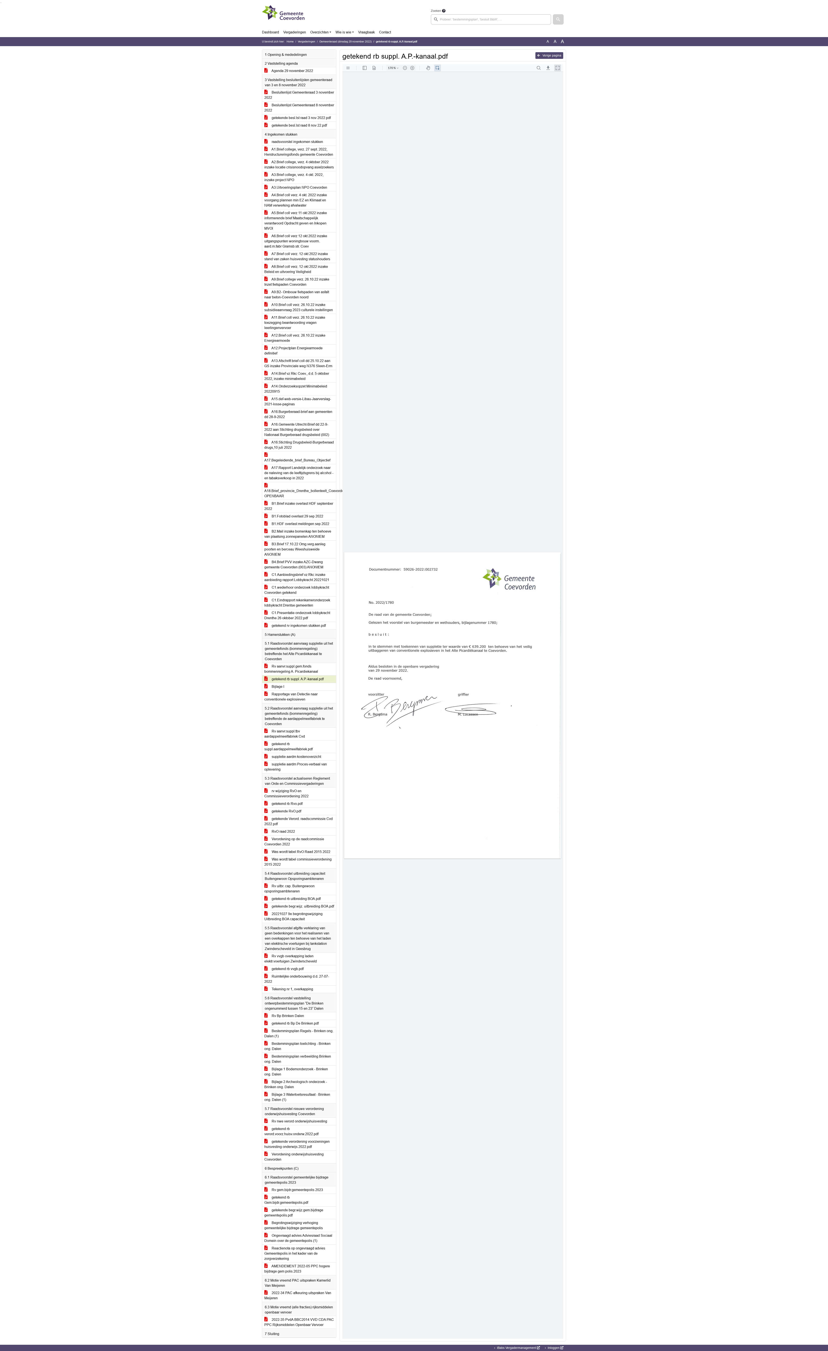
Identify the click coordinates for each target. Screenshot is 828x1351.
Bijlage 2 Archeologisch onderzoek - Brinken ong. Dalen (295, 1084)
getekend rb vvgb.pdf (287, 969)
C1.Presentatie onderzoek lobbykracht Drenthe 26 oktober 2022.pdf (297, 615)
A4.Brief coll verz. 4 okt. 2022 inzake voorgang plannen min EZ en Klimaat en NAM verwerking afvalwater (295, 200)
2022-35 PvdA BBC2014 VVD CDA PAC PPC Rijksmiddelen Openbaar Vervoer (299, 1322)
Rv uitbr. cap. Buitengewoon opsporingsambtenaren (289, 888)
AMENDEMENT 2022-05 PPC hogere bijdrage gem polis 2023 (297, 1268)
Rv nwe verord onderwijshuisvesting (299, 1121)
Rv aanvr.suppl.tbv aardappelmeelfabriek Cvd (284, 733)
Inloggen (553, 1347)
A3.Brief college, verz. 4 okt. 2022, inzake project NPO (293, 177)
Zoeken (436, 11)
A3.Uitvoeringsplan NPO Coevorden (299, 187)
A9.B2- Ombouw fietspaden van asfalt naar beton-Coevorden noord (296, 294)
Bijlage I (277, 686)
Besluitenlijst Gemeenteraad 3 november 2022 (299, 95)
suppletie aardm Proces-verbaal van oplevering (295, 766)
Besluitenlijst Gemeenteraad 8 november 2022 (299, 107)
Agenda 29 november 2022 (292, 71)
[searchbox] (491, 19)
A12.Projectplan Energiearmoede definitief (293, 350)
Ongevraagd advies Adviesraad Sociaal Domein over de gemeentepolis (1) (298, 1238)
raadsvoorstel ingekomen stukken (297, 142)
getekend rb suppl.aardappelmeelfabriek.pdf (288, 746)
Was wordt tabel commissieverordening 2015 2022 (298, 861)
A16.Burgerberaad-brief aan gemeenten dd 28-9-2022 (298, 414)
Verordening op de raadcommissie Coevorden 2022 (294, 841)
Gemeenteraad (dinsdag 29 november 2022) (345, 41)
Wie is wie (343, 32)
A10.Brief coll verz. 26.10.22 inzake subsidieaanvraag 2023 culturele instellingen (298, 307)
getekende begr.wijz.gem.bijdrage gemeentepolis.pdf (293, 1212)
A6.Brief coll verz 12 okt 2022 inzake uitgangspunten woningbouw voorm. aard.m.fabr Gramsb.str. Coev (295, 241)
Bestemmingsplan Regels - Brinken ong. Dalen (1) (298, 1033)
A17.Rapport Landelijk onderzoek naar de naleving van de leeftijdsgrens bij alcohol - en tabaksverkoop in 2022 (298, 473)
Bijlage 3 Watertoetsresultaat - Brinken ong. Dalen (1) (297, 1097)
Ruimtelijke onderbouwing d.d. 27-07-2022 (296, 979)
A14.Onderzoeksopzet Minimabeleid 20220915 (295, 388)
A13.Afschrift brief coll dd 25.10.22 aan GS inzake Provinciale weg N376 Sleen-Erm (298, 363)
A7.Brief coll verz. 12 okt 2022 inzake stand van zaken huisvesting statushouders (297, 256)
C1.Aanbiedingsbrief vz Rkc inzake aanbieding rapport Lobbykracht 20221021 (296, 577)
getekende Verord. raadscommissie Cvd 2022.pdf (298, 821)
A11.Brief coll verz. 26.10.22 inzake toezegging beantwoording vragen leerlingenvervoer (294, 323)
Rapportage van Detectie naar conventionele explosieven (291, 696)
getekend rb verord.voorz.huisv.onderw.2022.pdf (291, 1131)
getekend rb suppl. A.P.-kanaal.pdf (297, 679)
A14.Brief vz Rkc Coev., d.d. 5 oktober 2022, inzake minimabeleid (296, 376)
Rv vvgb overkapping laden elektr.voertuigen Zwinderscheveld (290, 958)
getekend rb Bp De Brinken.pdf (295, 1023)
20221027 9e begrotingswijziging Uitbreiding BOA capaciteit (293, 916)
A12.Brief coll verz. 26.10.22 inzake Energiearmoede (294, 338)
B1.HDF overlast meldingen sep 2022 (300, 524)
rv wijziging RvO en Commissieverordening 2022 (286, 793)
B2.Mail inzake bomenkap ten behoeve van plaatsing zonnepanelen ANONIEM (297, 534)
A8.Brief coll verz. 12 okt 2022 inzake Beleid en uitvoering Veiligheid (296, 269)
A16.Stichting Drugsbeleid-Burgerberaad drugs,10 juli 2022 (299, 444)
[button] (558, 19)
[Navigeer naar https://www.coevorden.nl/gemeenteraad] (283, 16)
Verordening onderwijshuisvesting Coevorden (294, 1156)
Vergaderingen (294, 32)
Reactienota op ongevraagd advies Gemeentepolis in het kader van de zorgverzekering (294, 1253)
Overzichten (319, 32)
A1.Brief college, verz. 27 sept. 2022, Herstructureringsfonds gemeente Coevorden (298, 151)
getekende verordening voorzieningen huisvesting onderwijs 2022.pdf (297, 1144)
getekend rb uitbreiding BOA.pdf (296, 899)
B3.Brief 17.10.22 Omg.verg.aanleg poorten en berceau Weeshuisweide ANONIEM (294, 549)
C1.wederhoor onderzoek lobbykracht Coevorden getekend (296, 590)
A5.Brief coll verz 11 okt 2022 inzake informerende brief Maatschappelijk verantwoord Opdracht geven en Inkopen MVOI (295, 220)
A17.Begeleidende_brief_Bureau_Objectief (297, 460)
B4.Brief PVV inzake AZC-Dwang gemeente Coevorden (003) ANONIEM (293, 564)
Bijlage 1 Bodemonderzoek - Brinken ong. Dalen (296, 1071)
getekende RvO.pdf (286, 811)
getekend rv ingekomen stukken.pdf (298, 625)
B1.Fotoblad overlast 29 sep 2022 (297, 516)
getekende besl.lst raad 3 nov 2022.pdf (301, 118)
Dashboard (270, 32)
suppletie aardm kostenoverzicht (296, 757)
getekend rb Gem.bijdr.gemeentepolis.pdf (286, 1200)
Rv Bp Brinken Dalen (287, 1016)
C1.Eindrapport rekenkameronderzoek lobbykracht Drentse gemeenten (297, 602)
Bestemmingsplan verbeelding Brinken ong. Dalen (297, 1059)
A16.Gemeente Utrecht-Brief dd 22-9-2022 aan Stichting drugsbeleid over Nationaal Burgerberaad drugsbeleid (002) (296, 430)
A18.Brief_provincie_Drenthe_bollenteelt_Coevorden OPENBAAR (300, 493)
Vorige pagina (551, 55)
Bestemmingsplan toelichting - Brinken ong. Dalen (297, 1046)
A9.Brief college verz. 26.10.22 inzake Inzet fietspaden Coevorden (296, 281)
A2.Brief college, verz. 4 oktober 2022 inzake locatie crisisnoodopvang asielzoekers (299, 164)
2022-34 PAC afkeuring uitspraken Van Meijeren (297, 1295)
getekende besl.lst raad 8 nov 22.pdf (299, 125)
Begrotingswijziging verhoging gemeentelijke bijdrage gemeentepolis (293, 1225)
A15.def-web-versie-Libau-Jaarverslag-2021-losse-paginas (297, 401)
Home (290, 41)
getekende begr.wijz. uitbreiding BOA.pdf (302, 906)
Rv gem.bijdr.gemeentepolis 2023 (297, 1190)
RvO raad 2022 (283, 831)
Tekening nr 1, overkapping (292, 989)
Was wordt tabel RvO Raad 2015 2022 (300, 852)
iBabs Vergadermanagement (516, 1347)
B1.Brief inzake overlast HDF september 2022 (298, 506)
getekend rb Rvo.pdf (287, 804)
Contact (385, 32)
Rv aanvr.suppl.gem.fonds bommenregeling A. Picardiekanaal (291, 669)
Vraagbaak (366, 32)
